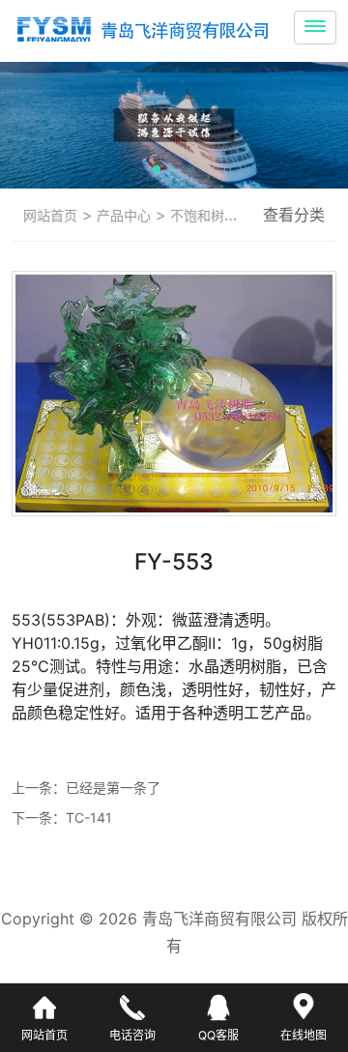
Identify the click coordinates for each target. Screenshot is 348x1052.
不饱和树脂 (202, 215)
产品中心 (122, 215)
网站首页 (50, 215)
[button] (156, 169)
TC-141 (89, 817)
